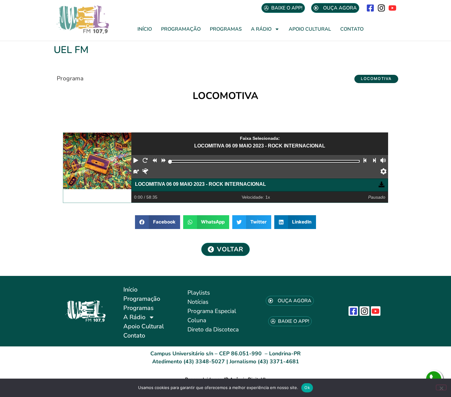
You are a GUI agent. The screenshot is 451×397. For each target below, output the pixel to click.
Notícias (197, 302)
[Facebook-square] (370, 8)
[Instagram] (381, 8)
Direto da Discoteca (213, 330)
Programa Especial (211, 311)
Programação (181, 29)
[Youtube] (392, 8)
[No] (441, 387)
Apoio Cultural (310, 29)
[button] (376, 79)
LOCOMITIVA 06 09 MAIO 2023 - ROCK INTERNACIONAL (200, 184)
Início (144, 29)
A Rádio (261, 29)
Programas (226, 29)
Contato (352, 29)
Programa (70, 78)
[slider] (170, 162)
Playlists (198, 293)
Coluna (196, 320)
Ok (307, 387)
